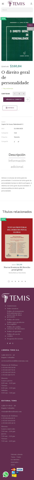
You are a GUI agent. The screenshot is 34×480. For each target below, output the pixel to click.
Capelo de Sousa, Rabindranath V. (12, 124)
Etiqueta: (4, 137)
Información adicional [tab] (17, 164)
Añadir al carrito (14, 99)
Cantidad (5, 94)
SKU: (2, 129)
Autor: (3, 122)
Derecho (17, 137)
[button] (29, 20)
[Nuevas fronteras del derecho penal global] (17, 239)
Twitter (10, 343)
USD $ (29, 25)
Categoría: (4, 133)
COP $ (29, 29)
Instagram (12, 343)
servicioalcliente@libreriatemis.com (14, 361)
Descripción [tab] (17, 155)
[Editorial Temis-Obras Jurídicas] (16, 3)
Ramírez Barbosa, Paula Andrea (17, 273)
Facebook (7, 343)
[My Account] (32, 4)
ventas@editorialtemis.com (11, 411)
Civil (15, 133)
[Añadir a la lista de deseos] (27, 99)
